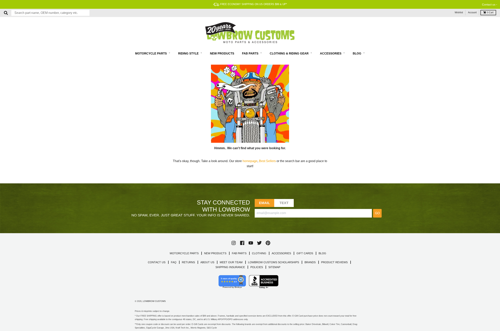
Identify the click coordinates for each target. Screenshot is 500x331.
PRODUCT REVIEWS (334, 262)
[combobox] (50, 13)
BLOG (322, 253)
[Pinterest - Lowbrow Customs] (268, 243)
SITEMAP (274, 267)
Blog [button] (357, 53)
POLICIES (256, 267)
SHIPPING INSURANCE (230, 267)
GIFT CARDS (304, 253)
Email (264, 203)
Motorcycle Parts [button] (151, 53)
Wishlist (459, 12)
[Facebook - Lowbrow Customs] (242, 243)
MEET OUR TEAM (231, 262)
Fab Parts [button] (250, 53)
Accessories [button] (331, 53)
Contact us (488, 4)
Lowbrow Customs (154, 301)
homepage (250, 161)
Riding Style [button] (188, 53)
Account (472, 12)
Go (377, 213)
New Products (222, 53)
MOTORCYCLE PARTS (184, 253)
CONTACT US (156, 262)
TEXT (284, 203)
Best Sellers (267, 161)
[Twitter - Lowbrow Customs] (259, 243)
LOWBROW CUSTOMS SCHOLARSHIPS (273, 262)
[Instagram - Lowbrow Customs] (233, 243)
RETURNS (188, 262)
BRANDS (310, 262)
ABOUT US (207, 262)
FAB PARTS (239, 253)
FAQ (173, 262)
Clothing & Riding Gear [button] (289, 53)
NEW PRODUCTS (215, 253)
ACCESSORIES (281, 253)
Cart (490, 12)
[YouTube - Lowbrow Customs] (250, 243)
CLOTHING (259, 253)
